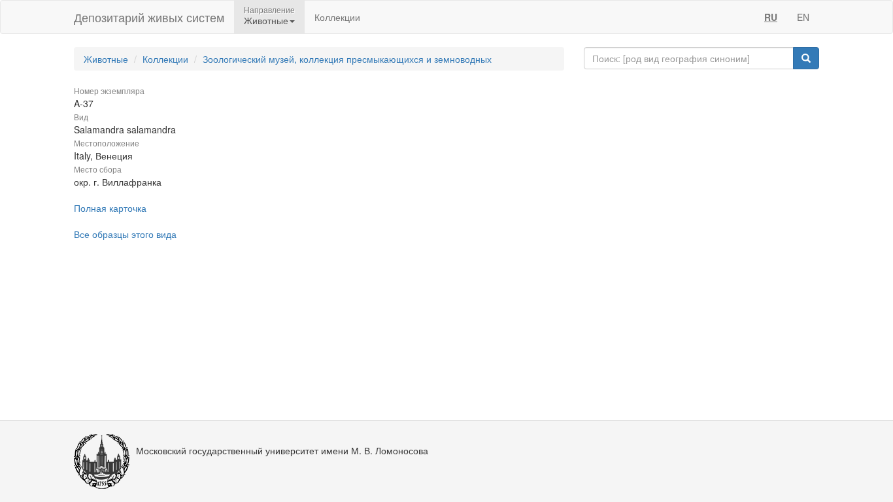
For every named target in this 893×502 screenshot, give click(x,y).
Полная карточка (110, 207)
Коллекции (337, 17)
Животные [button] (266, 20)
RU (770, 17)
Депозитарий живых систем (149, 16)
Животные (106, 58)
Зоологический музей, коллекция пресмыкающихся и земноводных (347, 58)
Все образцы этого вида (125, 234)
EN (803, 17)
